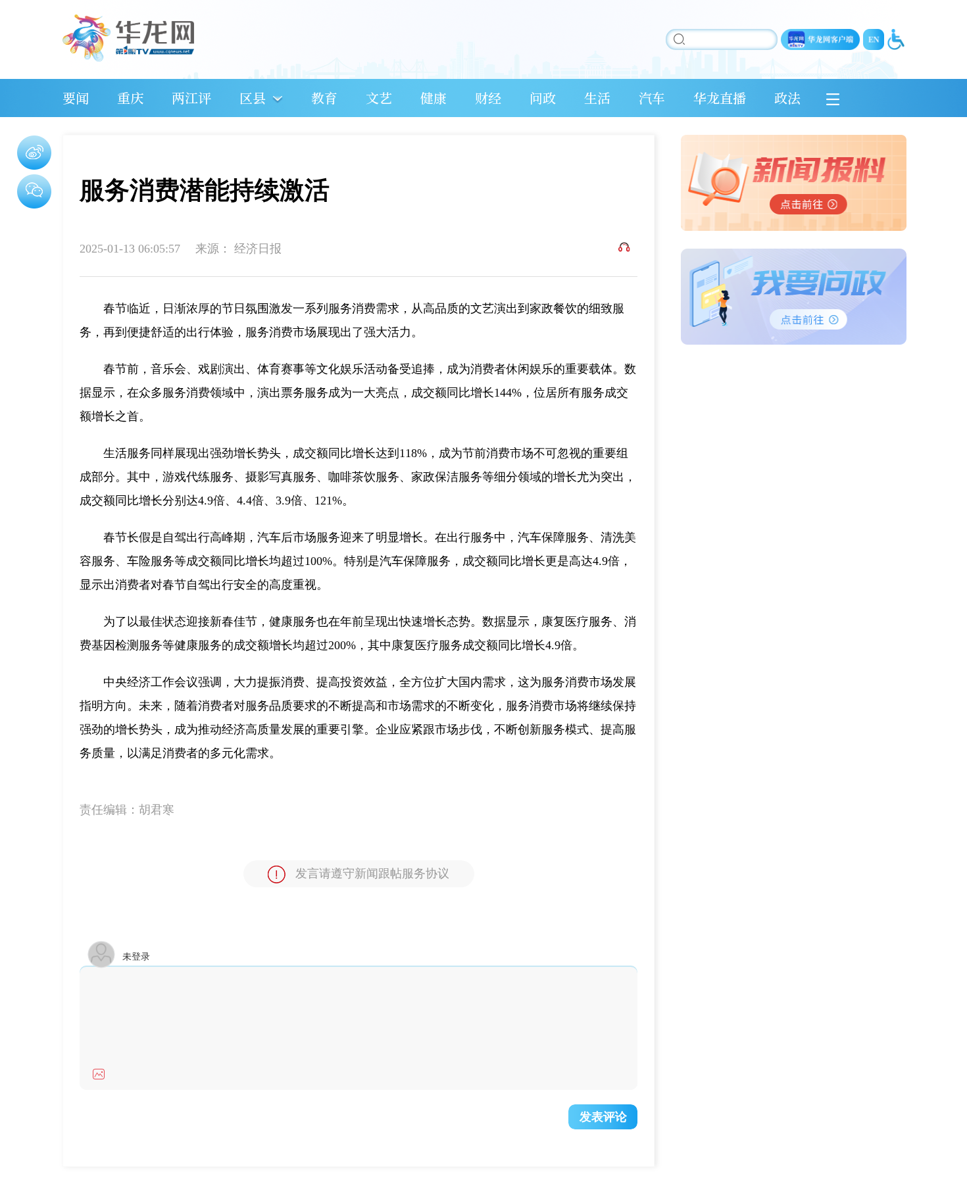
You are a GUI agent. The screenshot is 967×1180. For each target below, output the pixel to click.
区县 (252, 97)
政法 (787, 97)
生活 (597, 97)
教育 (324, 97)
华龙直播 (719, 97)
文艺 (379, 97)
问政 (543, 97)
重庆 (130, 97)
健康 (433, 97)
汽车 (652, 97)
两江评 (191, 97)
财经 (488, 97)
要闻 (75, 97)
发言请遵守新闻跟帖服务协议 (372, 873)
